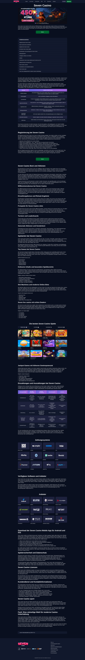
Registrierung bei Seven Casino (25, 42)
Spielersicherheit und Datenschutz (25, 62)
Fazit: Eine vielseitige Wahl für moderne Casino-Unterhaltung (30, 71)
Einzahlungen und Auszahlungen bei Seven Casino (28, 51)
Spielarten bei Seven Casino (24, 46)
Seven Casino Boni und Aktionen (25, 44)
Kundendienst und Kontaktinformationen (26, 66)
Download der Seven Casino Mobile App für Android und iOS (30, 60)
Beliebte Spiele (23, 327)
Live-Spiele (35, 327)
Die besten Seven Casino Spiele (25, 49)
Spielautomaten (60, 327)
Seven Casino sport (22, 69)
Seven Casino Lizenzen (23, 64)
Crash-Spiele (48, 327)
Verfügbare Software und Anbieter (25, 55)
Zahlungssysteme (22, 53)
